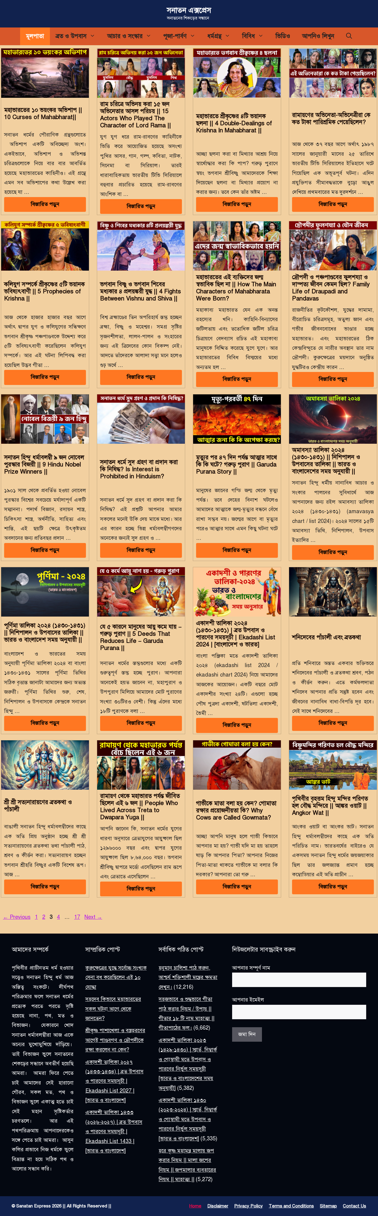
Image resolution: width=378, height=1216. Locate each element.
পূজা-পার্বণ (175, 36)
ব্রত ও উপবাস (71, 36)
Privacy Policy (248, 1206)
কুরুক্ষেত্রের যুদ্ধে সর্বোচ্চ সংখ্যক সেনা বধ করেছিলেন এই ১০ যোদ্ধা (116, 977)
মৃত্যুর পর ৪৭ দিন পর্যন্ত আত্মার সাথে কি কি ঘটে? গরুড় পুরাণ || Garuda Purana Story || (236, 464)
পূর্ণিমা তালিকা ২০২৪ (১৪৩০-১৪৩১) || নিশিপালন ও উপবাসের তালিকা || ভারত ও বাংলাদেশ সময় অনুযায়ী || (44, 632)
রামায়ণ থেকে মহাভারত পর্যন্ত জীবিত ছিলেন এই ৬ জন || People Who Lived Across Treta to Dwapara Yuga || (140, 806)
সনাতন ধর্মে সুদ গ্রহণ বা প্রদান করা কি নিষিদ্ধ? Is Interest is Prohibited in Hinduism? (139, 469)
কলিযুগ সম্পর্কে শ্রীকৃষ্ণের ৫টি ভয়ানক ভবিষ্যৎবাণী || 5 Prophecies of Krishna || (44, 291)
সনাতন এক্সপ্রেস (189, 10)
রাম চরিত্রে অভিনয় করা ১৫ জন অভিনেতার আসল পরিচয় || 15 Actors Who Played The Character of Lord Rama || (135, 114)
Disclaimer (217, 1206)
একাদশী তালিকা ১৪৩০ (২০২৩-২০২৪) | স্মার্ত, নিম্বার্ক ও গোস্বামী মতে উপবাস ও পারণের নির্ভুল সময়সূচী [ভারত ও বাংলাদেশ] (188, 1119)
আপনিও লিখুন (318, 36)
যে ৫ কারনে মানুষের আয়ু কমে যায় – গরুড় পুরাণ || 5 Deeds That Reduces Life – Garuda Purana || (141, 637)
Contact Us (354, 1206)
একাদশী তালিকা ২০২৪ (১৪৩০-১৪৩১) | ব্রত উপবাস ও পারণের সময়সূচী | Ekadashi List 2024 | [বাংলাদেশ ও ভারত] (235, 634)
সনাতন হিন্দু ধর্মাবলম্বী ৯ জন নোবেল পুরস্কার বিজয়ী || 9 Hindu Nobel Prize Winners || (44, 464)
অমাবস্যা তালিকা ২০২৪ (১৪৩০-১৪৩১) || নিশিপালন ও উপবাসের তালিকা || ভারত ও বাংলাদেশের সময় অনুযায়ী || (326, 460)
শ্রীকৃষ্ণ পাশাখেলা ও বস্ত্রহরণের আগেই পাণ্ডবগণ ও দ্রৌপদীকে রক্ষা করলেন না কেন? (115, 1040)
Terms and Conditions (291, 1206)
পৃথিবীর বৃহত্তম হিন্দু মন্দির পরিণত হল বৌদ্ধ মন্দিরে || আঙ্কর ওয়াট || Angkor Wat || (330, 806)
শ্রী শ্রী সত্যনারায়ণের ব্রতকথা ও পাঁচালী (38, 806)
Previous (16, 917)
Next (93, 917)
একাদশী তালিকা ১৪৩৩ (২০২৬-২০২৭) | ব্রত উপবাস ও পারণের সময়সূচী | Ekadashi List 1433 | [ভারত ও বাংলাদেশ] (113, 1131)
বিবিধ (248, 36)
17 (78, 917)
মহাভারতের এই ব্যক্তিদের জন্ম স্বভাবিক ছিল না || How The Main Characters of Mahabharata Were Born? (236, 288)
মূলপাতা (35, 36)
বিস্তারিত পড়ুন (45, 204)
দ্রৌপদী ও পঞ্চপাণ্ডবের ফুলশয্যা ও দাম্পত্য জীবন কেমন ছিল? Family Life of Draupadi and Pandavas (331, 288)
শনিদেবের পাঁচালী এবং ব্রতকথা (326, 637)
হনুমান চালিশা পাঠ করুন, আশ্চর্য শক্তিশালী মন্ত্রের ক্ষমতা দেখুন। (188, 977)
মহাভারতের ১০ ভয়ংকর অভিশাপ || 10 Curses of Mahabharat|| (43, 113)
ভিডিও (283, 36)
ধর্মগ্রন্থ (214, 36)
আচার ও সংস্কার (125, 36)
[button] (349, 36)
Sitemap (328, 1206)
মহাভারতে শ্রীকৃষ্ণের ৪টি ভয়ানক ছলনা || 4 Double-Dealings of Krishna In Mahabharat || (234, 123)
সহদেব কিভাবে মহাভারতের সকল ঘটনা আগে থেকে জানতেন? (113, 1009)
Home (195, 1206)
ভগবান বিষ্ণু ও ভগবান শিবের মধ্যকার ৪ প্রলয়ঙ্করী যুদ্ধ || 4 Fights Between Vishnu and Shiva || (140, 291)
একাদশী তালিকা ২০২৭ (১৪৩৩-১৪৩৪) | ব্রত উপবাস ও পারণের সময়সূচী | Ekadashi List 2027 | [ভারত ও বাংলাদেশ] (114, 1081)
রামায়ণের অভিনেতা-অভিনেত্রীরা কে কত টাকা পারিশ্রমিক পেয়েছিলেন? (331, 118)
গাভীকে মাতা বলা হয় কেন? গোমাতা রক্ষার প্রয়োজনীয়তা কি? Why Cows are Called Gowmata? (236, 810)
